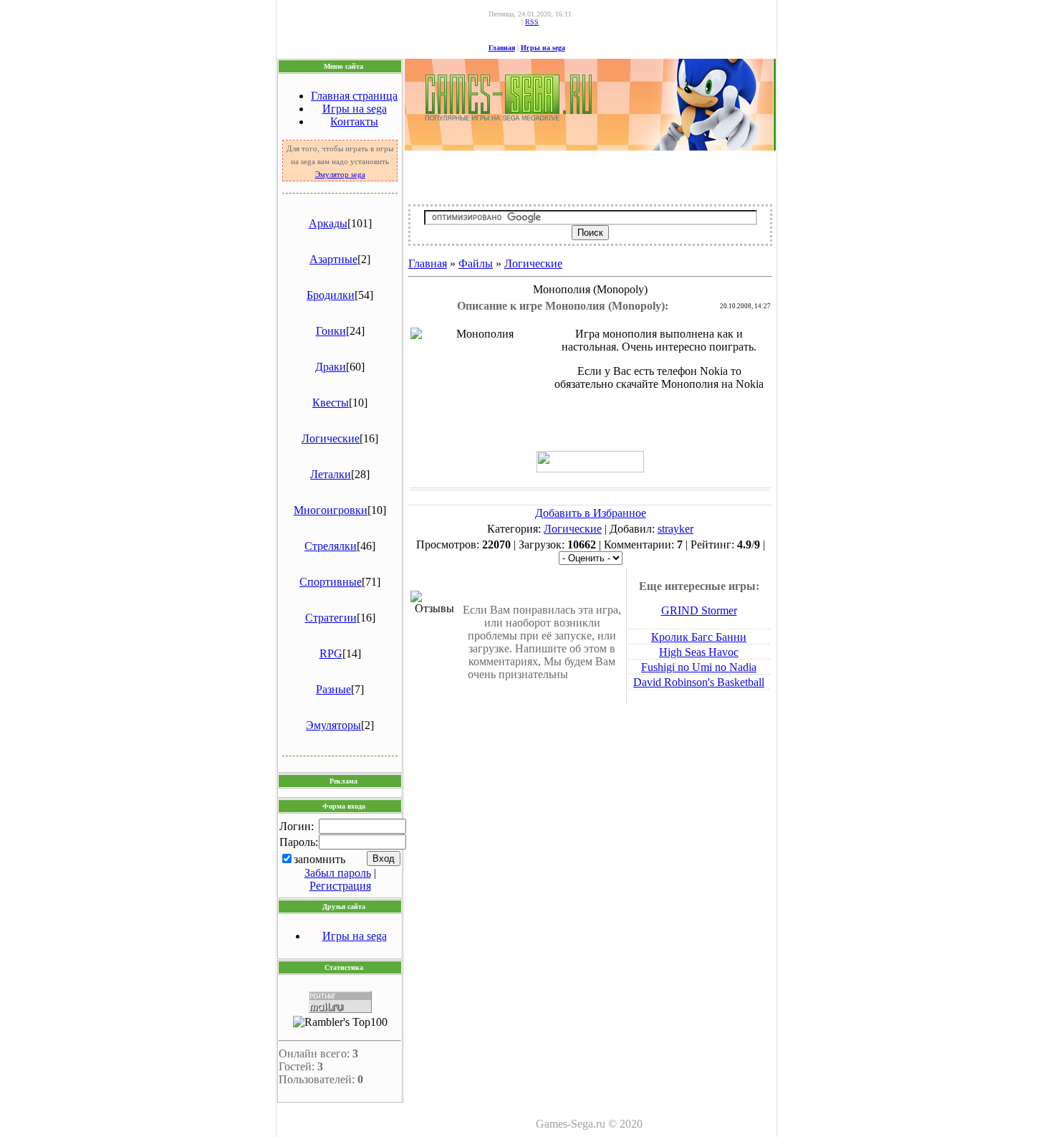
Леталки (330, 474)
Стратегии (331, 618)
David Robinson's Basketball (698, 682)
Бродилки (331, 295)
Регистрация (340, 886)
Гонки (331, 331)
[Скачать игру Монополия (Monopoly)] (590, 468)
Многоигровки (330, 510)
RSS (532, 22)
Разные (333, 689)
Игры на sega (543, 48)
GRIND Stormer (699, 610)
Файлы (475, 263)
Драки (330, 367)
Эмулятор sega (340, 175)
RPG (330, 653)
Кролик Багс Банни (698, 637)
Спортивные (330, 582)
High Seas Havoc (699, 652)
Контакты (354, 121)
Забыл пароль (337, 873)
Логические (331, 438)
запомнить (319, 859)
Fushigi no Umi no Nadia (698, 667)
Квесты (330, 402)
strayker (675, 529)
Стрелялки (330, 546)
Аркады (328, 223)
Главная (502, 48)
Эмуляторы (333, 725)
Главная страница (354, 96)
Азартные (333, 259)
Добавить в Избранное (590, 513)
